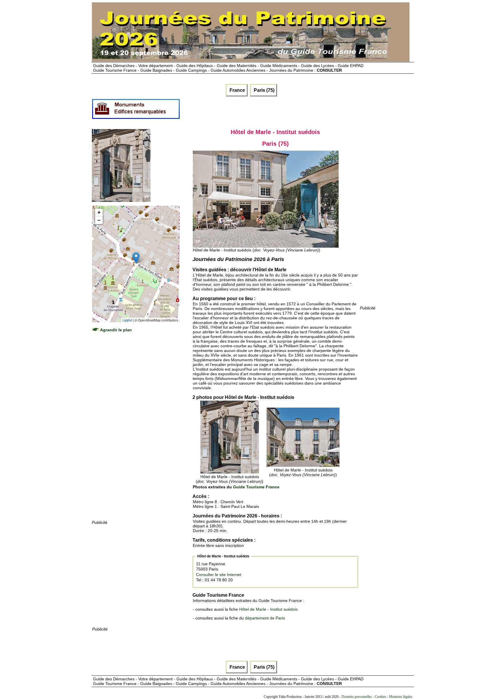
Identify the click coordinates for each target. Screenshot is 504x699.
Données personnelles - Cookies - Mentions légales (377, 697)
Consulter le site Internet (218, 574)
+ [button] (99, 212)
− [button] (99, 220)
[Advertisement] (135, 431)
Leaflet (127, 320)
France (236, 90)
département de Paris (265, 618)
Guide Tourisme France (256, 487)
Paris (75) (263, 90)
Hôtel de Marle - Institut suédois (268, 609)
